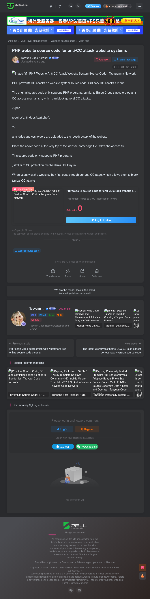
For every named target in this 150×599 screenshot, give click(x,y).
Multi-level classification (34, 41)
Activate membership (118, 6)
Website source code (63, 41)
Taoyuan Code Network (34, 58)
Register (89, 429)
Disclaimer (67, 562)
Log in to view (102, 220)
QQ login (65, 446)
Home (13, 41)
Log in (64, 429)
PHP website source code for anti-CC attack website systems (69, 50)
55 (53, 314)
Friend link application (46, 562)
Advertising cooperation (89, 562)
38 (34, 314)
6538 (43, 314)
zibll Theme (86, 567)
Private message (126, 59)
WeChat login (89, 446)
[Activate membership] (142, 576)
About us (110, 562)
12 (61, 314)
